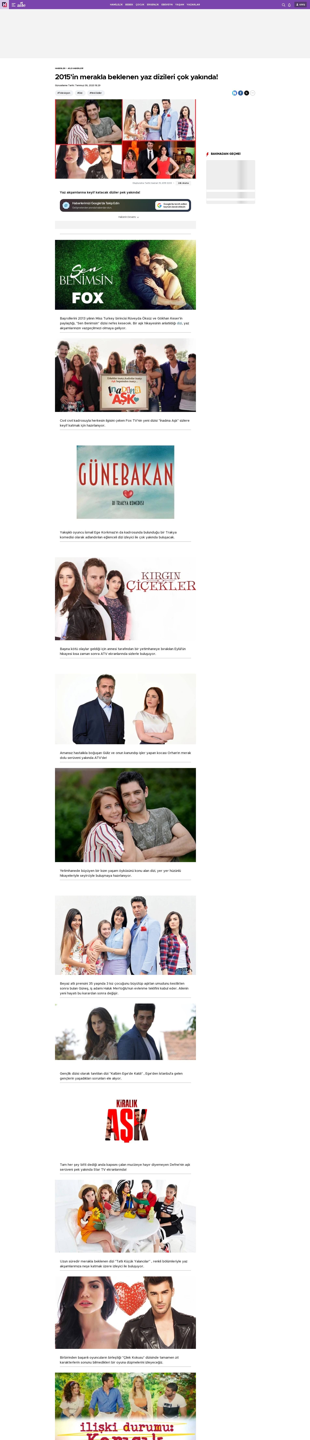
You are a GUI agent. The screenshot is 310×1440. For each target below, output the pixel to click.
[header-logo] (28, 4)
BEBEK (129, 5)
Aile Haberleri (75, 68)
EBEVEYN (167, 5)
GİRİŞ (302, 5)
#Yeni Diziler (96, 93)
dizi (179, 323)
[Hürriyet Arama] (284, 4)
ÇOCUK (140, 5)
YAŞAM (179, 5)
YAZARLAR (193, 5)
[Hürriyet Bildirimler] (290, 4)
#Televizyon (63, 93)
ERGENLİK (153, 5)
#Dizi (79, 93)
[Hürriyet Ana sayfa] (4, 4)
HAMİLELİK (116, 5)
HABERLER (60, 68)
